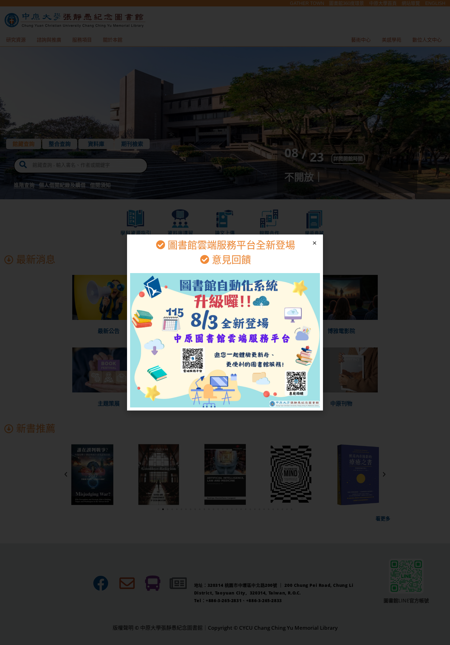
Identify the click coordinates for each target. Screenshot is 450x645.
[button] (314, 243)
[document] (225, 322)
